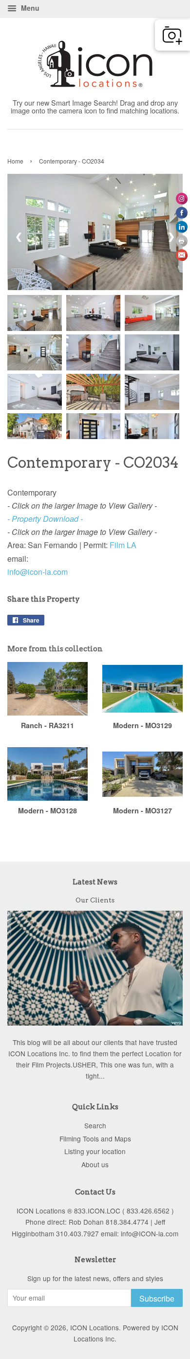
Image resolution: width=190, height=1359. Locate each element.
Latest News (95, 882)
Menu (29, 8)
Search (95, 1125)
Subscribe (156, 1298)
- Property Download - (45, 518)
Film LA (124, 545)
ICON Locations (94, 1327)
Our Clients (95, 900)
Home (15, 161)
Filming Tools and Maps (95, 1138)
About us (95, 1164)
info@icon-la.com (37, 571)
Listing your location (95, 1151)
